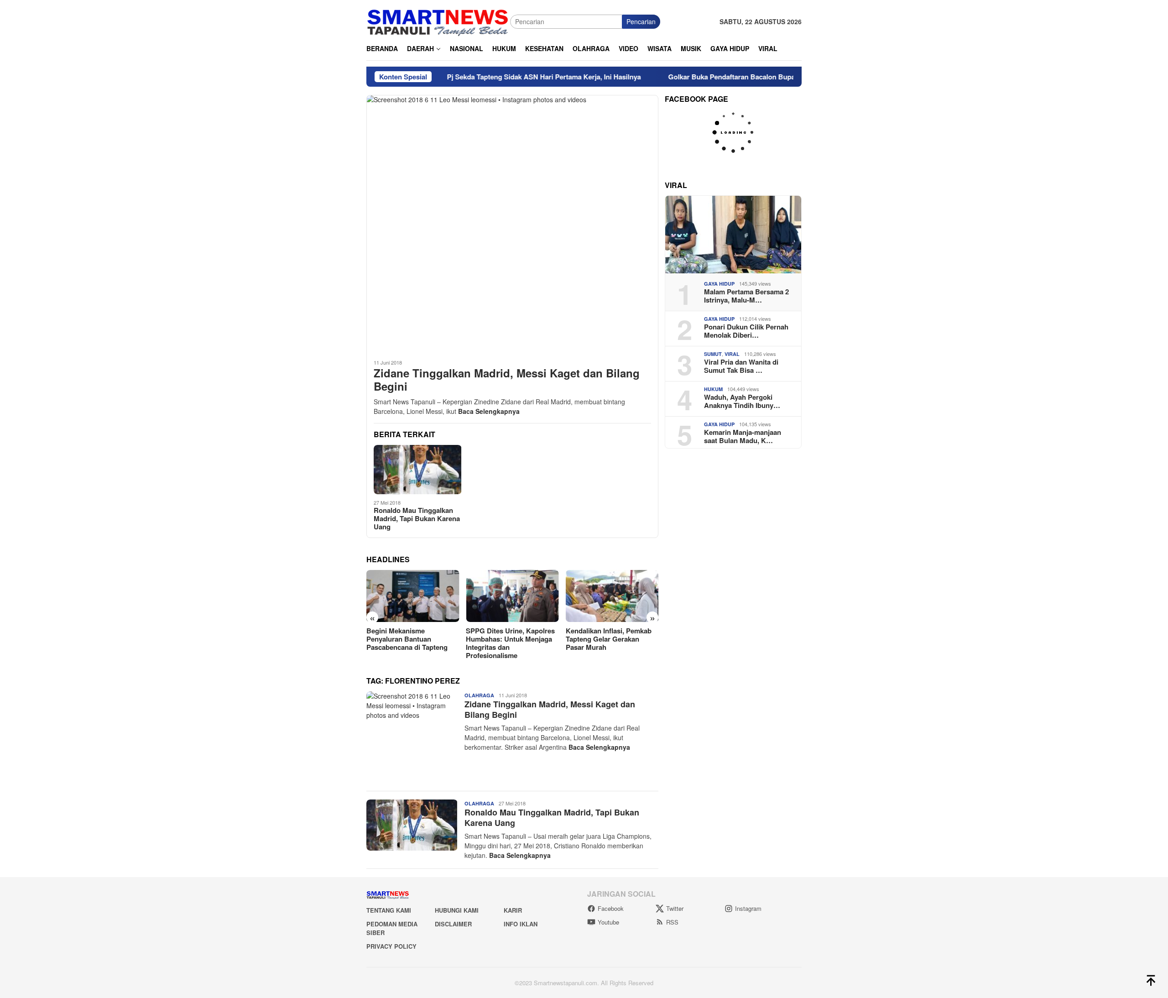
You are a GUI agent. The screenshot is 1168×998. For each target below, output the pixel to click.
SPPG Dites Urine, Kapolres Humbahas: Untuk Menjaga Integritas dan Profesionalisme (410, 643)
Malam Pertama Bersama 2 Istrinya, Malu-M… (746, 295)
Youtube (608, 922)
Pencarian (641, 21)
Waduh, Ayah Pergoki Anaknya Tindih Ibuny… (742, 401)
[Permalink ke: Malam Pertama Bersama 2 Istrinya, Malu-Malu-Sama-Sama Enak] (733, 234)
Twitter (674, 908)
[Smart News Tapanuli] (438, 20)
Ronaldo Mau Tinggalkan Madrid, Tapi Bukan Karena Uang (417, 518)
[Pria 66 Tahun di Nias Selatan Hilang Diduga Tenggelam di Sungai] (612, 596)
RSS (672, 922)
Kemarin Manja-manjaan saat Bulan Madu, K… (742, 436)
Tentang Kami (388, 910)
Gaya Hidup (719, 283)
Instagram (748, 908)
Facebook (611, 908)
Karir (513, 910)
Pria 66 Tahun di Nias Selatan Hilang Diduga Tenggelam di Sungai (612, 639)
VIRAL (732, 353)
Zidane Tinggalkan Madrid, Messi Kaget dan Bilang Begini (507, 379)
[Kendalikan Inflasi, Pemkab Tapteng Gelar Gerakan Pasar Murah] (512, 596)
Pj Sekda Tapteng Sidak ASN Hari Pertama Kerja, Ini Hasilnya (502, 77)
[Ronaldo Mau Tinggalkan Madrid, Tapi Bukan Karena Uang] (418, 469)
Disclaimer (453, 924)
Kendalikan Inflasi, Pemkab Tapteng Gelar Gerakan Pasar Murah (509, 639)
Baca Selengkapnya (489, 411)
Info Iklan (520, 924)
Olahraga (479, 695)
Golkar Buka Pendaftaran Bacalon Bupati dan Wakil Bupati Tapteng (733, 77)
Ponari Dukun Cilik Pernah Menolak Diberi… (746, 331)
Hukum (713, 389)
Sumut (713, 353)
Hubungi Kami (457, 910)
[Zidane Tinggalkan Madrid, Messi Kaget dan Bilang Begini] (512, 223)
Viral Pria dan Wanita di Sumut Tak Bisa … (741, 366)
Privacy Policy (391, 946)
